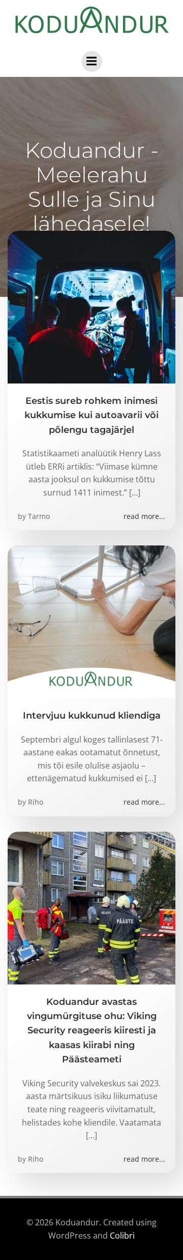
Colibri (122, 1235)
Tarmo (39, 516)
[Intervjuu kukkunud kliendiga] (91, 620)
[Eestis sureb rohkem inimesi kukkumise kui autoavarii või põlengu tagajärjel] (91, 306)
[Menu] (91, 61)
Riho (35, 802)
